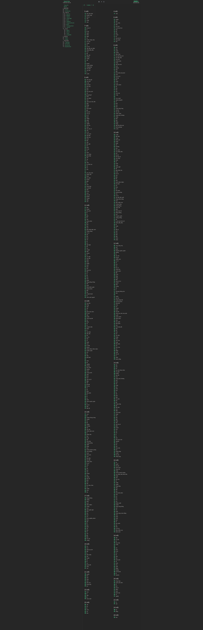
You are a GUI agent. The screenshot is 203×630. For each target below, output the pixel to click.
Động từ (68, 15)
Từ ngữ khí (68, 34)
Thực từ (67, 12)
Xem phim (67, 43)
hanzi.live (67, 1)
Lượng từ (68, 21)
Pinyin (66, 37)
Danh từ (68, 14)
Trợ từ (67, 33)
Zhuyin (66, 39)
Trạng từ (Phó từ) (70, 23)
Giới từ (67, 30)
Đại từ (67, 24)
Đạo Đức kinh (68, 46)
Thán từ (68, 27)
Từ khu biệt (69, 18)
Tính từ (68, 17)
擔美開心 (136, 1)
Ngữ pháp (66, 8)
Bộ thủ (65, 6)
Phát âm (66, 36)
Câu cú (66, 9)
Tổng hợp (67, 42)
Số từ (67, 20)
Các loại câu (67, 11)
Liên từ (67, 31)
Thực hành (66, 40)
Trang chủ (66, 5)
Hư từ (66, 28)
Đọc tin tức (67, 45)
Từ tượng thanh (69, 26)
